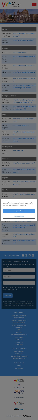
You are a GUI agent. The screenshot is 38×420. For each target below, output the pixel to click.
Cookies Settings (19, 216)
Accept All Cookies (19, 211)
